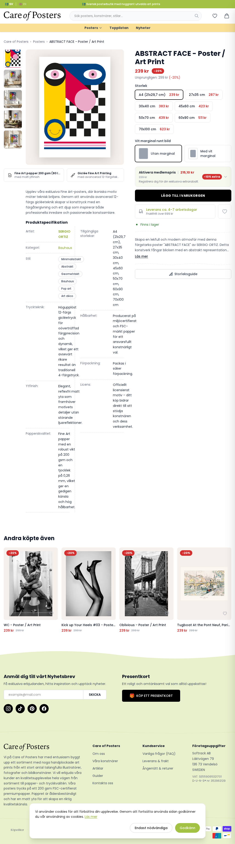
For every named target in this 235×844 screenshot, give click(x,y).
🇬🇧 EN (22, 4)
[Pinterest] (32, 708)
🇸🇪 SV (9, 4)
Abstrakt (67, 266)
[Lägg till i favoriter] (224, 211)
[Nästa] (226, 590)
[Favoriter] (214, 15)
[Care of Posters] (42, 747)
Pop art (66, 289)
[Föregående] (8, 590)
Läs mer (141, 256)
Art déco (67, 296)
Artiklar (97, 768)
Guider (97, 775)
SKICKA (95, 694)
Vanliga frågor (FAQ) (159, 753)
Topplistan (119, 28)
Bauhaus (65, 247)
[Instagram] (8, 708)
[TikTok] (20, 708)
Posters (91, 28)
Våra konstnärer (105, 761)
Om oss (98, 753)
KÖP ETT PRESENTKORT (151, 696)
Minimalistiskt (71, 259)
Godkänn (187, 828)
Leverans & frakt (156, 761)
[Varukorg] (226, 15)
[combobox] (136, 16)
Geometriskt (70, 274)
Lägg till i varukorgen (183, 195)
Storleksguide (185, 274)
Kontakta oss (102, 783)
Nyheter (143, 28)
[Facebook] (44, 708)
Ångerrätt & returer (158, 768)
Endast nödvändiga (151, 828)
